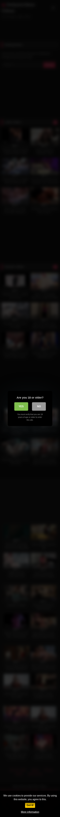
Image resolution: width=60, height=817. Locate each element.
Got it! (30, 805)
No (39, 406)
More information (30, 812)
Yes (21, 406)
